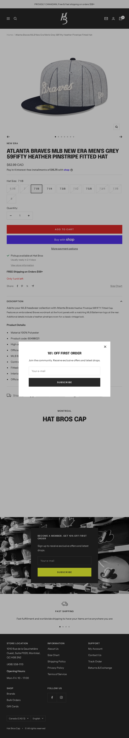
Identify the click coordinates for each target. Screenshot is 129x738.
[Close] (105, 347)
